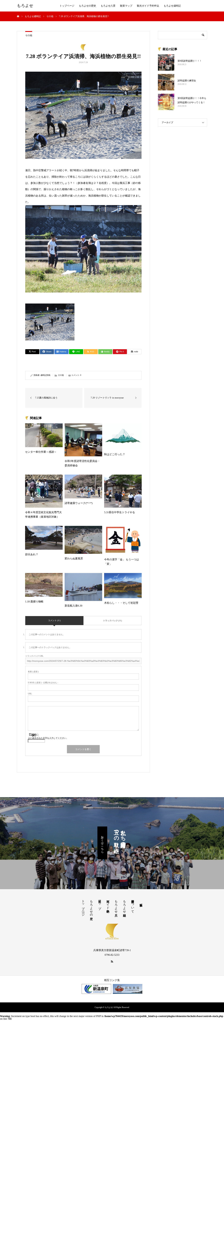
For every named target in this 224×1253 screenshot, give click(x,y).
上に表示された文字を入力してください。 (48, 738)
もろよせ (25, 5)
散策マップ (126, 5)
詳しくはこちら (102, 843)
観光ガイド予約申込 (148, 5)
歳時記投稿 (45, 375)
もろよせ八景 (108, 5)
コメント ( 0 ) (54, 620)
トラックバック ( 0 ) (112, 620)
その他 (28, 35)
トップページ (67, 5)
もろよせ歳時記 (172, 5)
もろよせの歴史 (87, 5)
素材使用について (132, 905)
